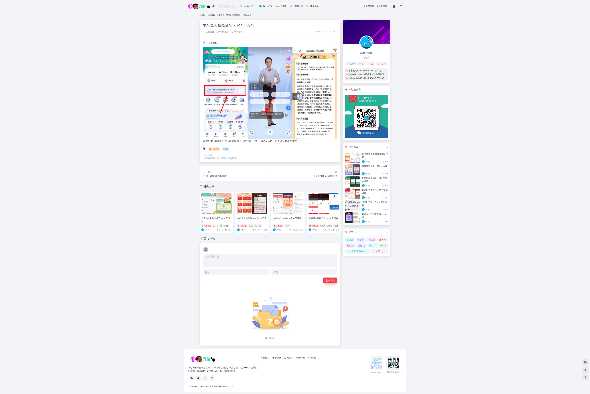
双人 (382, 239)
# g (214, 226)
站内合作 (288, 357)
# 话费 (336, 226)
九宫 (379, 251)
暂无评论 (209, 238)
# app (251, 226)
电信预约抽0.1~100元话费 (374, 165)
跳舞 (361, 245)
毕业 (372, 245)
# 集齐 (287, 226)
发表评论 (330, 280)
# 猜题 (225, 149)
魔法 (350, 239)
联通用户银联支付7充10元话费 (323, 218)
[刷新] (387, 147)
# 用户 (322, 226)
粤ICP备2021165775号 (223, 386)
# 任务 (226, 226)
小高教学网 (239, 31)
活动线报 (211, 15)
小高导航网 (209, 386)
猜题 (236, 141)
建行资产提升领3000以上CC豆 (252, 218)
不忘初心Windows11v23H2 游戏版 (365, 70)
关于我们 (264, 357)
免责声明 (300, 357)
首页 (204, 15)
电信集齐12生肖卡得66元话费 (287, 218)
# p (260, 226)
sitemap (312, 357)
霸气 (350, 245)
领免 (372, 239)
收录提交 (276, 357)
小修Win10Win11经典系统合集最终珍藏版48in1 (371, 74)
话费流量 (220, 15)
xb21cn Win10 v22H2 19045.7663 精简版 (368, 78)
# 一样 (219, 226)
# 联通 (329, 226)
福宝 (360, 239)
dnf (383, 245)
